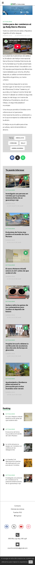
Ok (31, 562)
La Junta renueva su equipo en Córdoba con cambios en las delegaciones (14, 447)
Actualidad (7, 21)
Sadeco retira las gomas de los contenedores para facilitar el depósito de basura (17, 308)
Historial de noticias (17, 509)
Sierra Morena (17, 148)
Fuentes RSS (17, 512)
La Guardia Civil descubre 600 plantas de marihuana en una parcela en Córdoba (13, 462)
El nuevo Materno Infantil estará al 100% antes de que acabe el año (17, 271)
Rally (23, 143)
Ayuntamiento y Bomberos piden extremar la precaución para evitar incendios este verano (16, 385)
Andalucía (20, 138)
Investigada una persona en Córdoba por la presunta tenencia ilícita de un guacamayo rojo (17, 197)
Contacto (17, 506)
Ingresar (18, 516)
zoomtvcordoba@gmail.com (18, 548)
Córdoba (13, 143)
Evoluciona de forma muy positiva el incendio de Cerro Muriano (17, 234)
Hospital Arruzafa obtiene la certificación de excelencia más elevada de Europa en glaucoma (17, 347)
